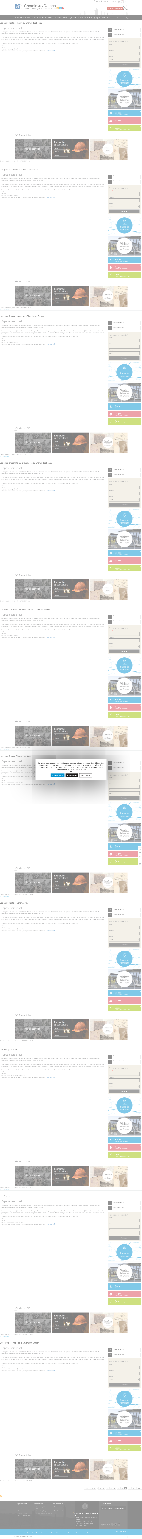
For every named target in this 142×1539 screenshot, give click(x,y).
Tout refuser (72, 775)
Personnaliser (86, 775)
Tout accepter (58, 775)
